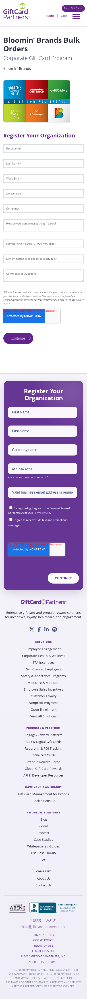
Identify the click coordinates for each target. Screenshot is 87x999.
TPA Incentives (43, 663)
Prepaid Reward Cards (43, 762)
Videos (43, 826)
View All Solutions (43, 716)
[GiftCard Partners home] (43, 601)
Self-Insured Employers (43, 669)
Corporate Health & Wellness (43, 656)
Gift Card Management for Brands (43, 794)
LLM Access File (43, 951)
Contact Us (43, 885)
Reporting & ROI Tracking (43, 749)
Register (50, 15)
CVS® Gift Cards (43, 755)
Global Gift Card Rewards (43, 769)
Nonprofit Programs (43, 703)
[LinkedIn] (46, 629)
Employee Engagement (44, 649)
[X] (31, 629)
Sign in (64, 15)
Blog (43, 819)
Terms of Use (41, 513)
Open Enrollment (43, 710)
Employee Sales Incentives (43, 689)
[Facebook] (39, 629)
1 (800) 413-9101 (43, 920)
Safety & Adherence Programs (43, 676)
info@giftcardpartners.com (43, 926)
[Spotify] (54, 629)
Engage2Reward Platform (43, 735)
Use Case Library (43, 853)
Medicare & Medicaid (44, 683)
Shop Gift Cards (73, 8)
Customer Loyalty (43, 696)
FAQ (44, 860)
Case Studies (43, 840)
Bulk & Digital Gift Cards (44, 742)
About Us (43, 879)
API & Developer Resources (43, 775)
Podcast (43, 833)
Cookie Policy (43, 940)
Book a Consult (44, 801)
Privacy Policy (43, 935)
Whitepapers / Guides (43, 846)
